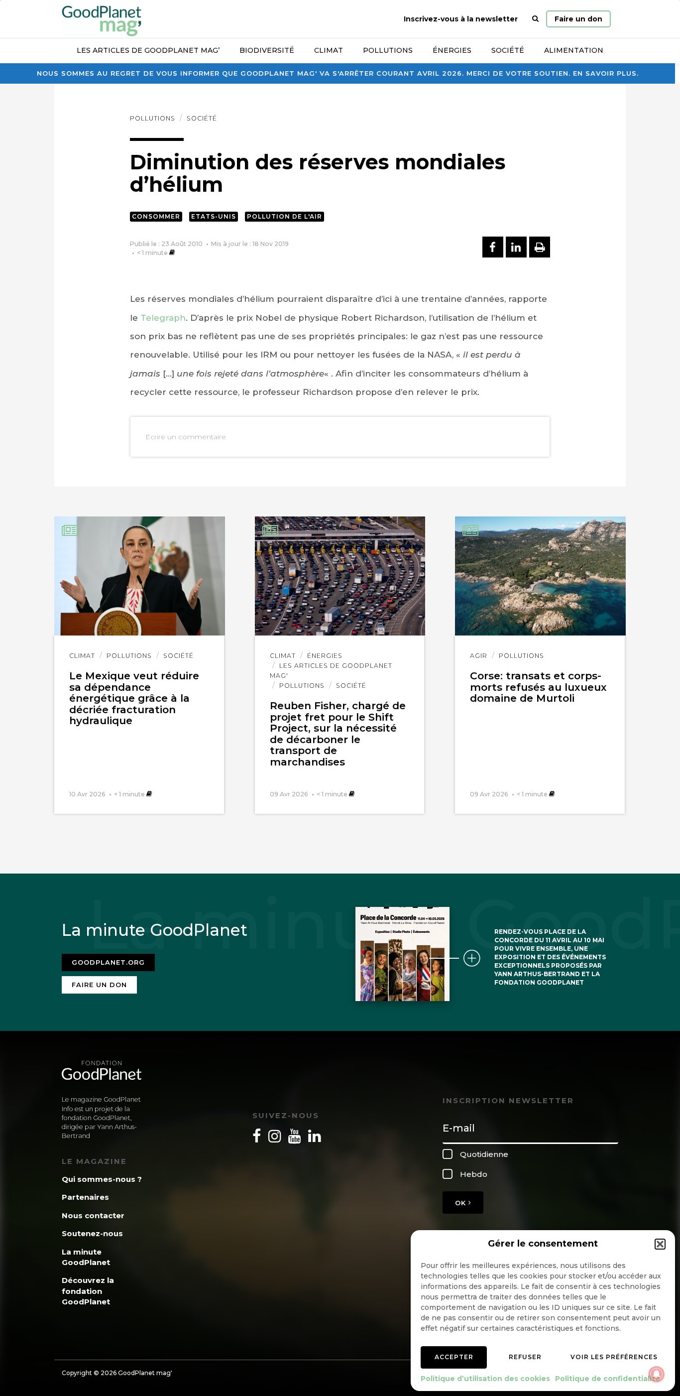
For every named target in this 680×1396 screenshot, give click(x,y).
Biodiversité (266, 50)
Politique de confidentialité (607, 1378)
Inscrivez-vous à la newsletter (461, 18)
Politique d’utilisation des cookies (485, 1378)
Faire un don (578, 18)
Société (507, 50)
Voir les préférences (614, 1357)
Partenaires (85, 1197)
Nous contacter (93, 1215)
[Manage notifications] (657, 1374)
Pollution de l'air (284, 216)
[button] (660, 1244)
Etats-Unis (213, 216)
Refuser (525, 1357)
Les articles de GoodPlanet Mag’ (148, 50)
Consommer (156, 216)
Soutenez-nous (92, 1233)
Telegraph (163, 318)
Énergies (452, 50)
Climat (328, 50)
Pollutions (388, 50)
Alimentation (573, 50)
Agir (478, 655)
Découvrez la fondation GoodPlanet (88, 1290)
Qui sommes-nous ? (102, 1179)
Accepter (454, 1357)
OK (461, 1203)
